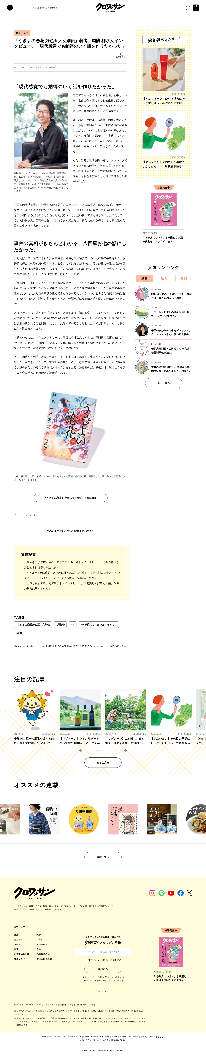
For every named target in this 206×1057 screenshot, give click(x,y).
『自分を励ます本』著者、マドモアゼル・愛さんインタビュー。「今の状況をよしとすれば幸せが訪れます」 (71, 565)
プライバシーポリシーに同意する (104, 960)
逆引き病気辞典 (44, 959)
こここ (160, 1037)
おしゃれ (18, 939)
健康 (16, 934)
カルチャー (22, 33)
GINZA (86, 1037)
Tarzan (114, 1037)
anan (44, 1037)
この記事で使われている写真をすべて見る (70, 531)
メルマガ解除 (103, 992)
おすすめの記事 (21, 954)
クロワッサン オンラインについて (29, 1005)
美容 (38, 934)
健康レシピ (19, 959)
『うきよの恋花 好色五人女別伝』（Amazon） (70, 497)
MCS (82, 1040)
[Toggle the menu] (10, 8)
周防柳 (60, 624)
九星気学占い (43, 954)
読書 (19, 633)
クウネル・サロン (148, 1037)
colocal (122, 1037)
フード (17, 944)
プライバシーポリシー (113, 977)
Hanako (94, 1037)
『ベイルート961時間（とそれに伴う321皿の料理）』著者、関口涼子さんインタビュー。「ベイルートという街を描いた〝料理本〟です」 (72, 575)
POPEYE (62, 1037)
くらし (39, 939)
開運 (16, 949)
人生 (38, 949)
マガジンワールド (93, 1040)
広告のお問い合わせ (65, 1005)
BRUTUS (52, 1037)
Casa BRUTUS (75, 1037)
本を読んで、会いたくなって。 (99, 624)
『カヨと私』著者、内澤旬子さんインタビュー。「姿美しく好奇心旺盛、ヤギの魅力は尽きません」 (71, 586)
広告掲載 (106, 1040)
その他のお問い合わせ (85, 1005)
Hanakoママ (133, 1037)
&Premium (104, 1037)
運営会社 (50, 1005)
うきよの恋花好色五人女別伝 (33, 624)
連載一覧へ (103, 857)
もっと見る (163, 383)
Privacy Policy (118, 1040)
